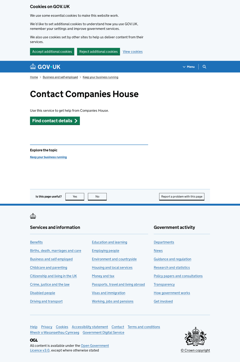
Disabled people (42, 293)
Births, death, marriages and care (55, 250)
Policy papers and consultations (178, 276)
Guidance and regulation (172, 259)
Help (34, 327)
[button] (55, 121)
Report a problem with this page (181, 196)
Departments (164, 242)
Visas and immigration (108, 293)
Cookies (62, 327)
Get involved (163, 301)
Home (34, 77)
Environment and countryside (114, 259)
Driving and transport (46, 301)
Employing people (105, 250)
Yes (78, 196)
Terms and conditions (144, 327)
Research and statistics (172, 267)
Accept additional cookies (52, 51)
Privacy (46, 327)
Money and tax (103, 276)
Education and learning (109, 242)
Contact (118, 327)
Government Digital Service (103, 332)
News (158, 250)
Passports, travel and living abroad (118, 284)
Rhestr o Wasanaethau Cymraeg (54, 332)
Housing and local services (112, 267)
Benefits (36, 242)
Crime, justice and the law (50, 284)
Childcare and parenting (48, 267)
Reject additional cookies (98, 51)
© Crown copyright (195, 350)
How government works (172, 293)
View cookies (133, 51)
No (101, 196)
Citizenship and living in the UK (53, 276)
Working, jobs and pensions (113, 301)
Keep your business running (100, 77)
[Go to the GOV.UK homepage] (45, 66)
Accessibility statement (90, 327)
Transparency (164, 284)
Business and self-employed (60, 77)
